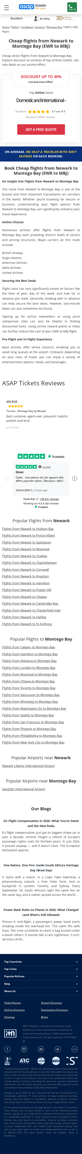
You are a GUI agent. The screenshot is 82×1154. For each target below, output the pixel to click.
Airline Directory (14, 1010)
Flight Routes (12, 1003)
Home (5, 27)
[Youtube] (41, 1049)
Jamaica (40, 27)
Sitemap (9, 1017)
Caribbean (27, 27)
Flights (15, 27)
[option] (41, 416)
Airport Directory (51, 1003)
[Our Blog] (74, 1049)
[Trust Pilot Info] (64, 18)
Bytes (44, 1017)
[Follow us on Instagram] (24, 1049)
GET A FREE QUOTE (41, 129)
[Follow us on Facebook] (7, 1049)
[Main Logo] (32, 7)
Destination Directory (54, 1010)
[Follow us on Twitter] (57, 1049)
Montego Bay (54, 27)
